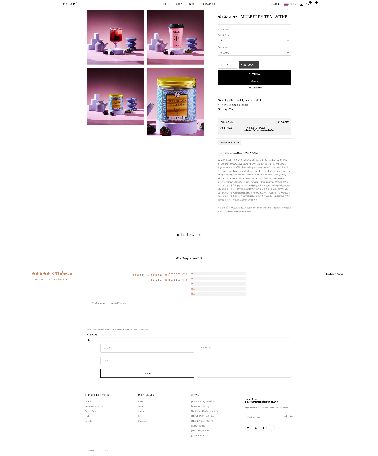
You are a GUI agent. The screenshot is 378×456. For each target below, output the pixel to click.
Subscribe (288, 416)
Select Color (223, 35)
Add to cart (249, 64)
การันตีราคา (283, 122)
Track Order (275, 4)
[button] (315, 4)
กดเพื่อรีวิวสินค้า (118, 303)
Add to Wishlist (254, 87)
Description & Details (229, 142)
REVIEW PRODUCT (335, 274)
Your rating (92, 334)
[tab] (98, 304)
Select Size (223, 47)
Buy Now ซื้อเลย (254, 78)
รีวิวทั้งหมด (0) (98, 303)
